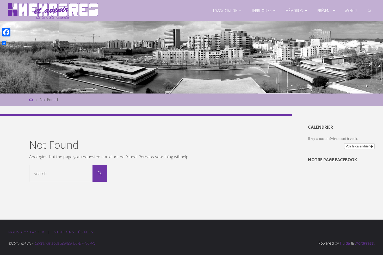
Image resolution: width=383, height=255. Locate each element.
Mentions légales (74, 232)
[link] (369, 10)
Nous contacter (26, 232)
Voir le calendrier (358, 146)
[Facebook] (6, 32)
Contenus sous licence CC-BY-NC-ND (64, 243)
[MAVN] (53, 10)
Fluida (344, 243)
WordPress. (365, 243)
